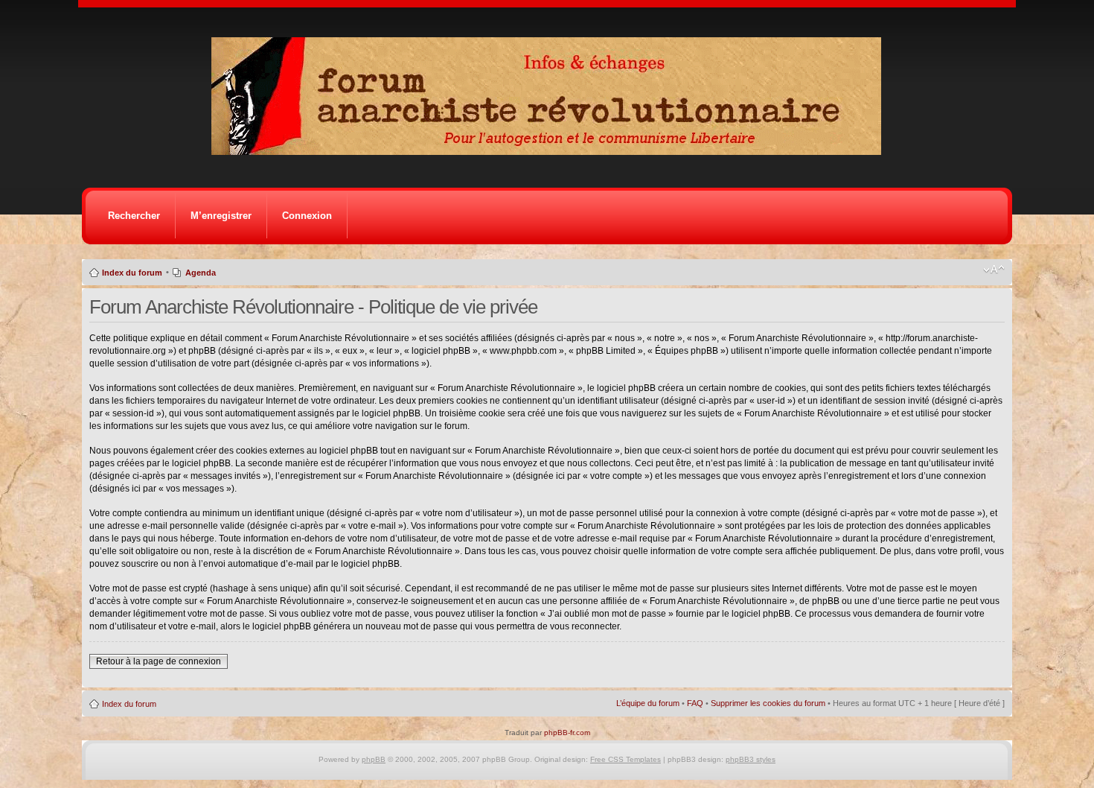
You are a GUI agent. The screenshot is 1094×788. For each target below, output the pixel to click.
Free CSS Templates (625, 759)
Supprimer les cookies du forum (768, 703)
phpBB (374, 759)
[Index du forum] (551, 150)
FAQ (695, 703)
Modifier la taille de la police (994, 269)
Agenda (200, 272)
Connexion (307, 215)
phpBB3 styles (750, 759)
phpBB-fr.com (567, 732)
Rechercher (134, 215)
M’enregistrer (221, 215)
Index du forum (132, 272)
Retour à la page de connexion (158, 661)
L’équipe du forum (647, 703)
